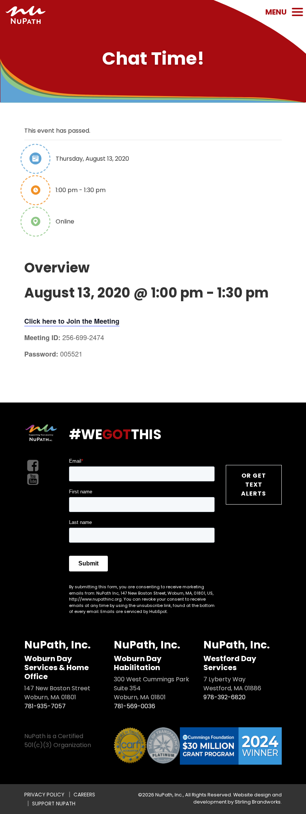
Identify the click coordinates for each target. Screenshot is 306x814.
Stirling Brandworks (258, 802)
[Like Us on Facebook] (32, 466)
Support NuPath (53, 803)
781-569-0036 (134, 706)
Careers (84, 794)
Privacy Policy (44, 794)
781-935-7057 (45, 706)
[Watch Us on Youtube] (32, 480)
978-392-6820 (224, 697)
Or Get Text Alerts (253, 484)
